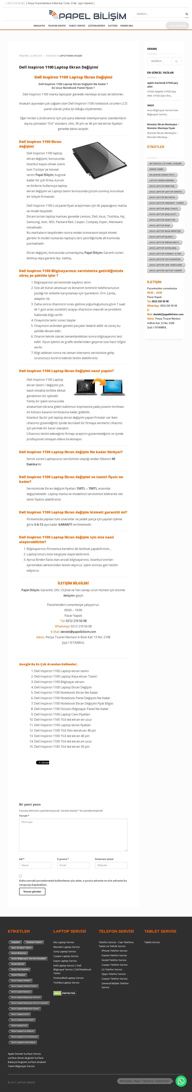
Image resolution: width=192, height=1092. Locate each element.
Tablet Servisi (152, 942)
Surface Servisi (32, 1053)
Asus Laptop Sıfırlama (162, 247)
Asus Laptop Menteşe (162, 186)
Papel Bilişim (44, 175)
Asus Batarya (18, 953)
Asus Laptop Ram (159, 225)
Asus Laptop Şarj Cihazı (163, 208)
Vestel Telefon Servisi (114, 960)
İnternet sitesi (104, 859)
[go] (187, 14)
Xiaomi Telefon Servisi (114, 955)
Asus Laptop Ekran (20, 1014)
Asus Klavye (18, 975)
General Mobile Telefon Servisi (115, 985)
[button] (181, 1081)
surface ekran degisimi (21, 1058)
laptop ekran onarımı (161, 180)
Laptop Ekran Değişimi (71, 55)
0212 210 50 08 (76, 621)
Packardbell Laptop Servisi (68, 978)
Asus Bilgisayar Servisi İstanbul (28, 959)
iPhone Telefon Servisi (114, 950)
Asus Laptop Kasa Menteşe (165, 231)
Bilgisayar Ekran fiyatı (161, 174)
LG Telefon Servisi (112, 969)
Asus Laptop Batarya (162, 197)
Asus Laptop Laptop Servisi (165, 191)
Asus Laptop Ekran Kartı (164, 242)
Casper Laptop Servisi (65, 956)
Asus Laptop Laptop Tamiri (165, 270)
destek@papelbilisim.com (78, 632)
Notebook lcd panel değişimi (165, 163)
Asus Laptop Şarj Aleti (162, 214)
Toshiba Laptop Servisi (66, 982)
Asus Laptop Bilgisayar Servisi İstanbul (29, 1003)
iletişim (68, 595)
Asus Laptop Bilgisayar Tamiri (25, 1009)
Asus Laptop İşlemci (161, 236)
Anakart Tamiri (34, 942)
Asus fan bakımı (20, 969)
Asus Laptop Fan (19, 1026)
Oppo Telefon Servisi (114, 974)
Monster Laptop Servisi (66, 947)
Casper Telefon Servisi (115, 964)
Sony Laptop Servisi (64, 951)
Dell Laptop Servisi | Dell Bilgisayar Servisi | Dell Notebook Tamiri (72, 969)
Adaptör (15, 942)
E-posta (63, 859)
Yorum (24, 815)
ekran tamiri (156, 169)
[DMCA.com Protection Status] (64, 993)
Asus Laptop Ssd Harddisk (165, 259)
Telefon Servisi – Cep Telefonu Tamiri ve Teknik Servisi (116, 944)
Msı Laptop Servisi (63, 942)
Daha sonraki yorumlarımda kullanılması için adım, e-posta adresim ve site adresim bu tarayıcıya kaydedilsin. (73, 882)
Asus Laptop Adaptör (162, 219)
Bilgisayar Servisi (25, 1066)
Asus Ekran (17, 964)
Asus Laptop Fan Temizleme (165, 264)
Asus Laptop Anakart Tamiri (166, 202)
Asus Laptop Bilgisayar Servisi (25, 997)
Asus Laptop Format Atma (165, 253)
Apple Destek (15, 1053)
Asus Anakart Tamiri (21, 948)
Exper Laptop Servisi (65, 960)
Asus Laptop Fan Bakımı (22, 1031)
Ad (21, 859)
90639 (150, 105)
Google (24, 664)
